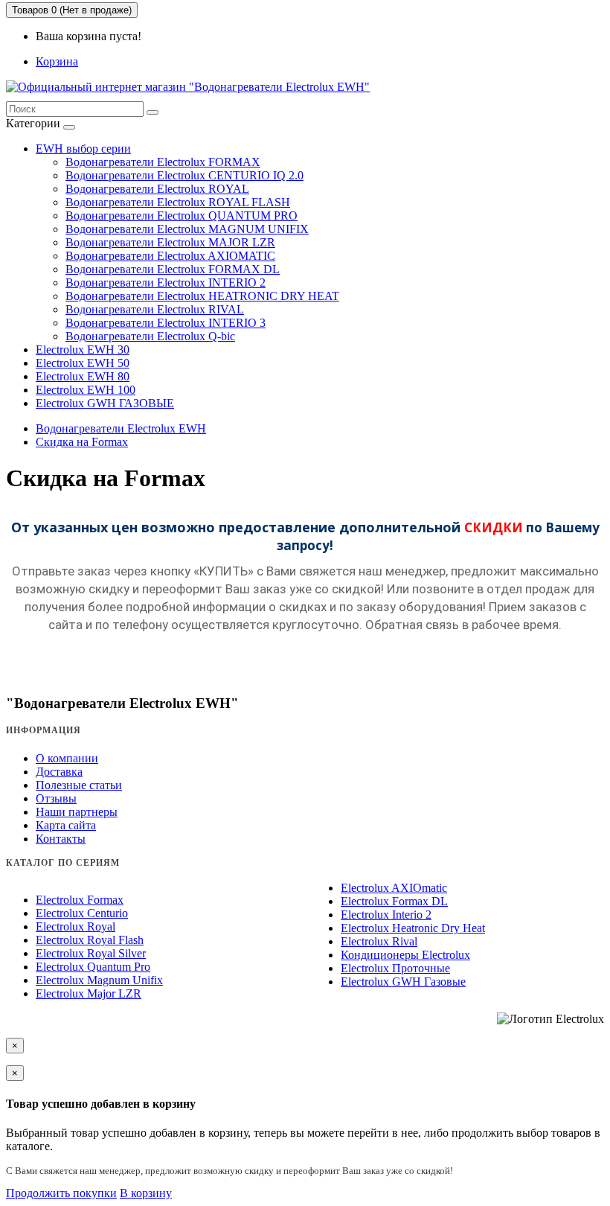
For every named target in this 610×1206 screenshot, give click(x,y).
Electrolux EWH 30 (82, 349)
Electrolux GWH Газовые (403, 981)
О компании (67, 758)
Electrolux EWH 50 (82, 363)
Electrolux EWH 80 (82, 376)
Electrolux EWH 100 (85, 389)
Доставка (59, 771)
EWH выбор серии (83, 148)
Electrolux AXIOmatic (394, 887)
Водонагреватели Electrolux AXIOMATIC (170, 255)
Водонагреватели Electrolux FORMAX (162, 162)
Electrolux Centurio (82, 913)
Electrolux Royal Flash (90, 940)
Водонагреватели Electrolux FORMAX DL (172, 269)
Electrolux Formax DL (394, 901)
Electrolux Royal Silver (91, 953)
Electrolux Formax (79, 899)
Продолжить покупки (61, 1193)
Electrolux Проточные (395, 968)
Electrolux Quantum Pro (93, 966)
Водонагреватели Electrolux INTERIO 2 (165, 282)
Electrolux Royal (75, 926)
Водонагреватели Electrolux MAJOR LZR (170, 242)
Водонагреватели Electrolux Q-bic (150, 336)
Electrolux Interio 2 (386, 914)
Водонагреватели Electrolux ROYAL (157, 188)
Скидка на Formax (82, 442)
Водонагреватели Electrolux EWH (121, 428)
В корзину (146, 1193)
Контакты (61, 838)
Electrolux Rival (379, 941)
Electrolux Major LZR (88, 993)
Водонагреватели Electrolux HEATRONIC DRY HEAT (202, 296)
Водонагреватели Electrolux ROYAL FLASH (177, 202)
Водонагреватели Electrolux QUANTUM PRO (181, 215)
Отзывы (56, 798)
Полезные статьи (79, 785)
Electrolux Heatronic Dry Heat (413, 928)
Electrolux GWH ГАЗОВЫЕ (105, 403)
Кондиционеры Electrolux (405, 954)
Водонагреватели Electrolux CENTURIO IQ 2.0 (184, 175)
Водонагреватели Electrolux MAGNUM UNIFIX (187, 229)
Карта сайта (66, 825)
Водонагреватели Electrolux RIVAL (154, 309)
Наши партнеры (77, 811)
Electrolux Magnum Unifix (99, 980)
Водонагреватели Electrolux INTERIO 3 (165, 322)
